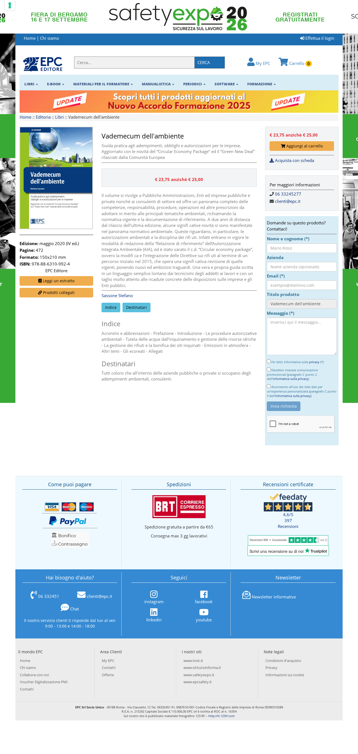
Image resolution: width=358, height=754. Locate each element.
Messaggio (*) (280, 313)
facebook (204, 601)
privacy (314, 362)
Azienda (275, 257)
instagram (154, 601)
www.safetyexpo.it (198, 674)
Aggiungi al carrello (304, 146)
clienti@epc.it (287, 201)
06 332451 (48, 596)
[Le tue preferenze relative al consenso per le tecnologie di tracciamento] (9, 5)
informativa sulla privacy (290, 379)
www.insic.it (193, 660)
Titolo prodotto (283, 294)
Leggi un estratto (58, 280)
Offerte (108, 674)
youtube (204, 619)
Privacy (271, 667)
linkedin (154, 619)
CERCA (203, 62)
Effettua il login (319, 38)
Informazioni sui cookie (284, 674)
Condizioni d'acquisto (283, 660)
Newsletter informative (274, 597)
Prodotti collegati (58, 292)
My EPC (262, 63)
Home (30, 38)
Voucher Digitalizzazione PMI (44, 681)
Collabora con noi (34, 674)
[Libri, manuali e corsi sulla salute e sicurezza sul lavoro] (43, 64)
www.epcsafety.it (197, 681)
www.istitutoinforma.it (202, 667)
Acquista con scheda (294, 160)
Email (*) (276, 276)
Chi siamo (49, 38)
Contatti (27, 689)
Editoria (43, 117)
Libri (59, 117)
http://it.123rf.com (221, 716)
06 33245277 (288, 194)
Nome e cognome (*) (288, 238)
